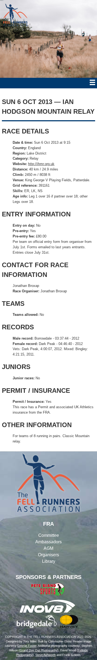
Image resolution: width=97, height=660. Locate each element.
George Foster (26, 645)
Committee (48, 535)
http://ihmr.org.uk (41, 164)
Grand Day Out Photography (38, 650)
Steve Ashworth (45, 654)
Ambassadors (48, 542)
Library (48, 561)
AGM (48, 548)
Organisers (48, 554)
